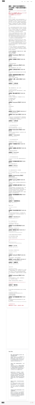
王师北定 (10, 10)
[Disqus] (17, 320)
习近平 (22, 10)
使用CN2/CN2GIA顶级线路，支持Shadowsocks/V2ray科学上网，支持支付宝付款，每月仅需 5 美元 (17, 13)
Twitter (31, 1)
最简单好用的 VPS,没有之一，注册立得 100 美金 (16, 305)
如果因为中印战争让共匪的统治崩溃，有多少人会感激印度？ (17, 390)
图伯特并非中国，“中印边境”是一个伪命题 (17, 372)
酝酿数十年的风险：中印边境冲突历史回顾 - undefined (17, 381)
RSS (24, 1)
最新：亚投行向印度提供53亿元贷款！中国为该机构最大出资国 (17, 355)
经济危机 (18, 10)
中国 (19, 10)
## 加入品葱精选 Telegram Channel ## (15, 14)
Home (22, 1)
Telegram (28, 1)
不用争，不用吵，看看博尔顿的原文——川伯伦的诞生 (17, 364)
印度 (20, 10)
